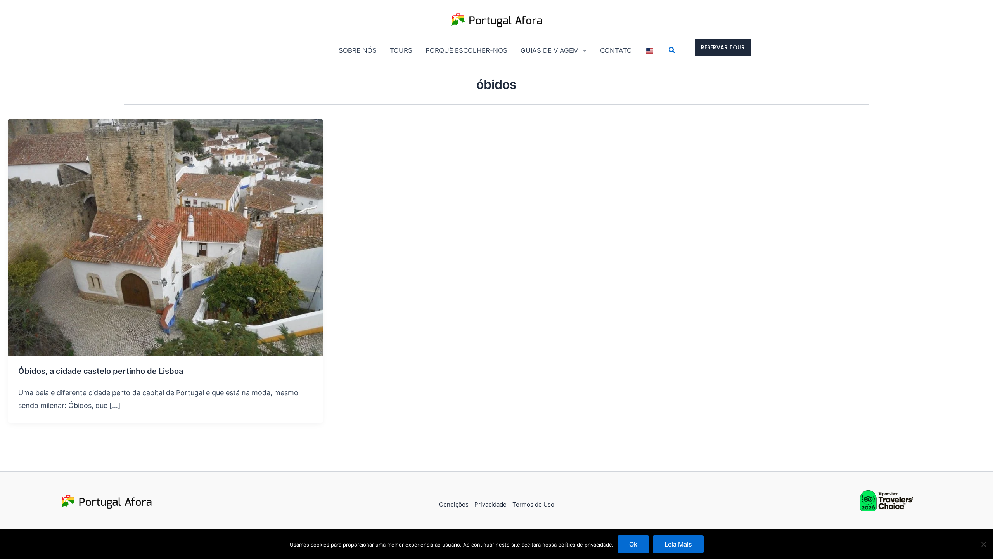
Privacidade (490, 504)
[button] (582, 50)
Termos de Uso (533, 504)
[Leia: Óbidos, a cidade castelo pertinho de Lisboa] (165, 237)
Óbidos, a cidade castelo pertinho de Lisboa (100, 371)
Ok (633, 544)
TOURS (401, 50)
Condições (454, 504)
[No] (983, 544)
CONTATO (616, 50)
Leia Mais (678, 544)
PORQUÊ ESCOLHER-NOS (466, 50)
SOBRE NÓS (358, 50)
